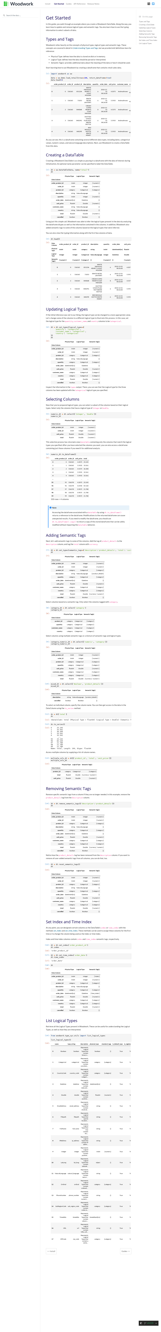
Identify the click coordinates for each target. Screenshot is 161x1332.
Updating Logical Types (147, 28)
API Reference (80, 4)
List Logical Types (145, 43)
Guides (69, 4)
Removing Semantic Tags (148, 37)
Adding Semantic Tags (147, 34)
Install (47, 4)
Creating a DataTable (146, 25)
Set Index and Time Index (148, 40)
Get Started (59, 4)
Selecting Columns (145, 31)
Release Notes (93, 4)
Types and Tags (144, 22)
